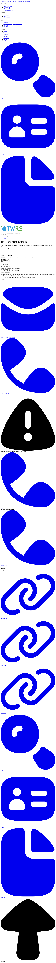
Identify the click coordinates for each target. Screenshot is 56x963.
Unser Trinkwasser (8, 6)
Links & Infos (7, 40)
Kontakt (5, 39)
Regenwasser (7, 17)
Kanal (5, 16)
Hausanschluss (7, 7)
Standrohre (6, 25)
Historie (5, 31)
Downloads (6, 38)
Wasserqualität (7, 8)
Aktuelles (6, 36)
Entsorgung (6, 15)
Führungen (6, 34)
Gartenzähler (6, 22)
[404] (11, 233)
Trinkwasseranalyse (8, 10)
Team (5, 33)
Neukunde (6, 26)
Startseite (6, 238)
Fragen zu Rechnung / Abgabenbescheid (13, 24)
